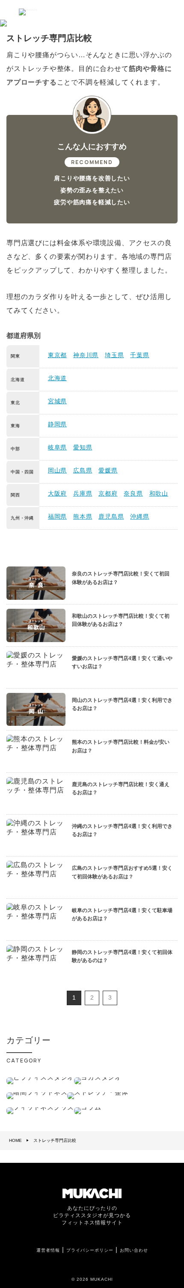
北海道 (57, 378)
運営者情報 (48, 1250)
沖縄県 (139, 516)
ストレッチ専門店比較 (54, 1140)
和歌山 (158, 493)
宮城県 (57, 401)
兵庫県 (82, 493)
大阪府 (57, 493)
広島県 (82, 470)
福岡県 (57, 516)
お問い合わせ (134, 1250)
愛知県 (82, 447)
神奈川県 (85, 355)
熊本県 (82, 516)
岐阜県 (57, 447)
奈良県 (133, 493)
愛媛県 (107, 470)
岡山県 (57, 470)
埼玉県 (114, 355)
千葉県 (139, 355)
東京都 (57, 355)
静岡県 (57, 424)
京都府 (107, 493)
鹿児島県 (111, 516)
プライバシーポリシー (89, 1250)
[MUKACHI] (26, 10)
